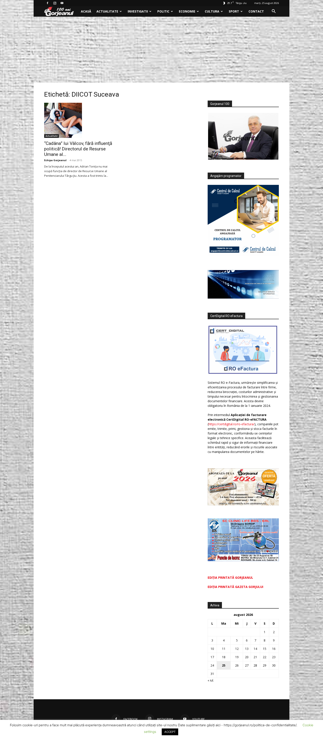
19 (237, 657)
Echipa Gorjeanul (55, 160)
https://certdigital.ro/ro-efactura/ (231, 424)
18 (223, 657)
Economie (187, 11)
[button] (273, 12)
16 (274, 649)
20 (247, 657)
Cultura (212, 11)
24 (212, 665)
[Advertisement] (161, 49)
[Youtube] (62, 3)
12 (237, 649)
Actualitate (107, 11)
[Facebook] (47, 3)
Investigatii (138, 11)
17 (212, 657)
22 (264, 657)
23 (274, 657)
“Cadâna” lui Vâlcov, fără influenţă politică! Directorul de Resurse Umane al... (78, 149)
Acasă (86, 11)
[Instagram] (54, 3)
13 (247, 649)
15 (264, 649)
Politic (163, 11)
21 (255, 657)
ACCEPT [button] (170, 732)
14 (255, 649)
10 (212, 649)
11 (223, 649)
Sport (234, 11)
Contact (256, 11)
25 (223, 665)
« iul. (211, 680)
